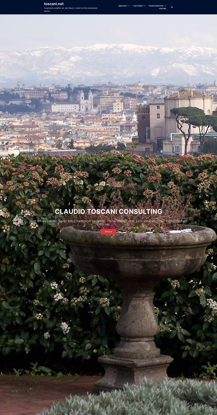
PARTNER (162, 9)
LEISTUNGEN (138, 6)
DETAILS (108, 232)
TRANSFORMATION (156, 6)
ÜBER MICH (122, 6)
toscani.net (54, 4)
